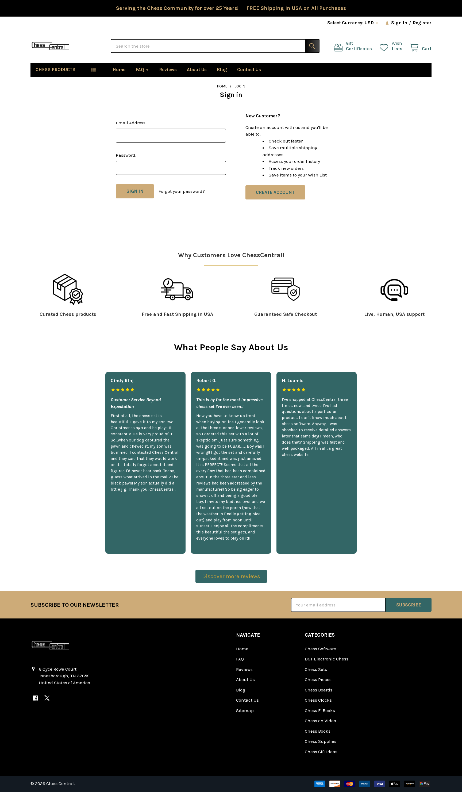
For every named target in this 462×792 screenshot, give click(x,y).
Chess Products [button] (55, 69)
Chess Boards (318, 690)
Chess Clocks (318, 700)
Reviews (168, 69)
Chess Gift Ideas (321, 751)
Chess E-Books (320, 710)
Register (422, 22)
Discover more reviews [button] (231, 576)
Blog (222, 69)
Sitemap (245, 710)
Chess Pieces (318, 679)
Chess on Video (320, 720)
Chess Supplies (320, 741)
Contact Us (249, 69)
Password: (126, 155)
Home (119, 69)
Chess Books (317, 731)
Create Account (275, 192)
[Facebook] (35, 698)
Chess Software (320, 648)
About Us (197, 69)
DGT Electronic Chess (326, 659)
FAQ (140, 69)
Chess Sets (316, 669)
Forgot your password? (182, 191)
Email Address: (131, 122)
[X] (47, 698)
